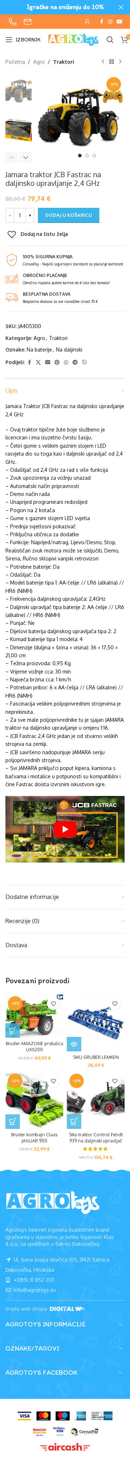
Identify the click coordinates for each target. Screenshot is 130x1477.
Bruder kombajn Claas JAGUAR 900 (34, 1138)
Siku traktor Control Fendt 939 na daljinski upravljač (96, 1138)
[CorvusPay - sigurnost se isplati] (84, 1431)
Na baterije (39, 349)
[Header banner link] (54, 7)
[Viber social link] (84, 362)
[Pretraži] (110, 39)
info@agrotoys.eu (34, 1290)
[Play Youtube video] (65, 829)
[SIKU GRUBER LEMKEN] (96, 1022)
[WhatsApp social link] (66, 362)
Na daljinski (69, 349)
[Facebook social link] (101, 22)
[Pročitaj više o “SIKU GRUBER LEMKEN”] (74, 1044)
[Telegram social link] (75, 362)
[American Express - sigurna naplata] (80, 1416)
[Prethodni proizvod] (103, 62)
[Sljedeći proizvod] (120, 62)
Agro (39, 62)
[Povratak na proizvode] (111, 62)
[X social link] (38, 362)
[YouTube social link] (119, 22)
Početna (15, 62)
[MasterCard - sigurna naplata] (43, 1416)
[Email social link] (47, 362)
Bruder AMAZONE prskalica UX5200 (34, 1046)
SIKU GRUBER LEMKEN (96, 1057)
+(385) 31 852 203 (33, 1280)
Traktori (63, 62)
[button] (42, 118)
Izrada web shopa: (27, 1309)
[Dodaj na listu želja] (53, 1003)
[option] (80, 155)
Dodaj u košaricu (68, 215)
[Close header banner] (121, 7)
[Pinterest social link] (57, 362)
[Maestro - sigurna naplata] (63, 1416)
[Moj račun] (87, 21)
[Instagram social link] (110, 22)
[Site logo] (73, 39)
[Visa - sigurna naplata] (24, 1416)
